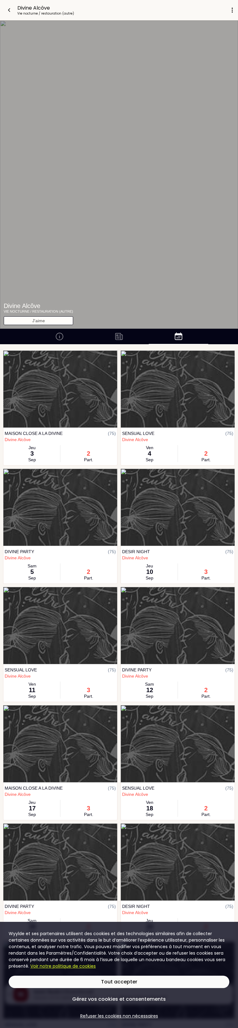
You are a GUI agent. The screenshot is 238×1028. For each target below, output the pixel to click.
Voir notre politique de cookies (63, 966)
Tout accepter (119, 981)
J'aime (38, 320)
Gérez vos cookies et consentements (119, 999)
